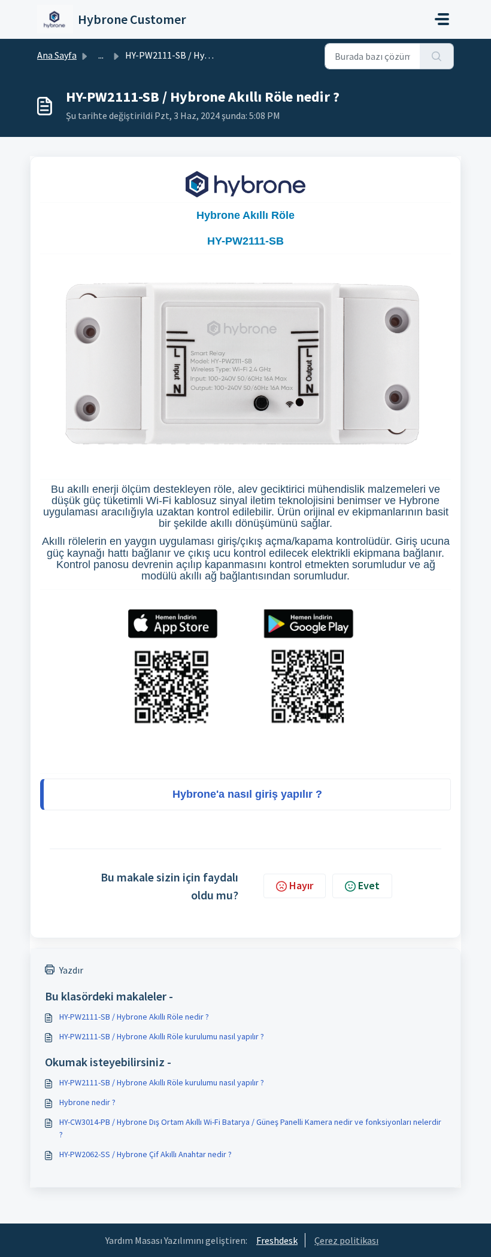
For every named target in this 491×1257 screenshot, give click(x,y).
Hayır (301, 885)
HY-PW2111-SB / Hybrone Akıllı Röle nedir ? (134, 1016)
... (101, 55)
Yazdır (71, 970)
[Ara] (437, 56)
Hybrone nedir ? (87, 1102)
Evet (369, 885)
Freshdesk (277, 1240)
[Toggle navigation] (442, 19)
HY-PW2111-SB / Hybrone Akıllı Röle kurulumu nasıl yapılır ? (161, 1036)
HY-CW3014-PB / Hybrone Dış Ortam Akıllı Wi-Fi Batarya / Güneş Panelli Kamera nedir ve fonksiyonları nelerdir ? (250, 1128)
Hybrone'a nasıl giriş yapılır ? (247, 794)
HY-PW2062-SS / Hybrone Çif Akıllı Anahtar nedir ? (145, 1154)
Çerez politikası (346, 1240)
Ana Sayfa (57, 55)
